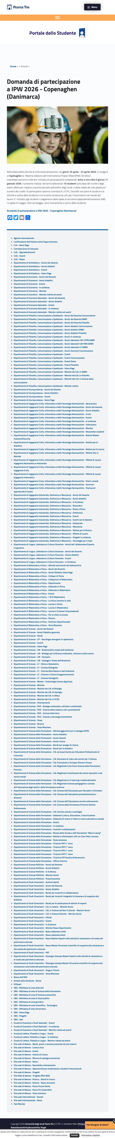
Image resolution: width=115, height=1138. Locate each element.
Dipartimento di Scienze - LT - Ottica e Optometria (36, 664)
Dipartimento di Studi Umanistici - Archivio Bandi (36, 882)
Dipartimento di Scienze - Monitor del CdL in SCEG (36, 699)
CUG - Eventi (19, 255)
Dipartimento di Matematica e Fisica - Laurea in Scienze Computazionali (46, 611)
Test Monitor (19, 1104)
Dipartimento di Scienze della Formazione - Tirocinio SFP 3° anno (43, 847)
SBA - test (18, 1019)
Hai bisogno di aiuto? (98, 1124)
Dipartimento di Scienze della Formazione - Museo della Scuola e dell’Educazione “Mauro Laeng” (57, 833)
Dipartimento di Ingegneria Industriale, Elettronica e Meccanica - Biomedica (48, 505)
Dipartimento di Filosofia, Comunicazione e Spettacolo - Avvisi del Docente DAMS (50, 319)
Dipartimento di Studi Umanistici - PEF (31, 952)
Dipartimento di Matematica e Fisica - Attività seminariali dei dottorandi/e (47, 565)
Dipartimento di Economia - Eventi (29, 284)
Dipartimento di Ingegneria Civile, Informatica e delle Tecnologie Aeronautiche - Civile (52, 414)
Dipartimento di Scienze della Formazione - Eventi (36, 822)
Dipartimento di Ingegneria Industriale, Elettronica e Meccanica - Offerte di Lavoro (51, 533)
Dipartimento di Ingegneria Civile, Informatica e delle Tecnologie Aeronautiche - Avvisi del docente (58, 407)
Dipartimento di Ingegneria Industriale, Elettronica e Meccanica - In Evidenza (48, 502)
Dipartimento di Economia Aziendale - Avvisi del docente (39, 298)
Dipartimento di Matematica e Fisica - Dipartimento (37, 583)
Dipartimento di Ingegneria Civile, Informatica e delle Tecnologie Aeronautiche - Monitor (53, 428)
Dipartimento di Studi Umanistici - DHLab (33, 917)
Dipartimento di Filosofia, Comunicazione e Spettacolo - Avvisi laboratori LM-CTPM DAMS (54, 340)
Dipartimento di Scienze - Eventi (28, 642)
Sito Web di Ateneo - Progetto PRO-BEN (32, 1075)
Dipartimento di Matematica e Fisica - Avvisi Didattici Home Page (43, 572)
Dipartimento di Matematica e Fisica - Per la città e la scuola (41, 614)
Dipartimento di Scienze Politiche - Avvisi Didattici (36, 868)
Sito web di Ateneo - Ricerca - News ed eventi (34, 1082)
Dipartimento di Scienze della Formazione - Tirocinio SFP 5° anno (43, 854)
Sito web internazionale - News (28, 1100)
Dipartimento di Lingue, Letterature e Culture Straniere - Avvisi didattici (46, 555)
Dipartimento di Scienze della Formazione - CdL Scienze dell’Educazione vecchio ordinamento (56, 801)
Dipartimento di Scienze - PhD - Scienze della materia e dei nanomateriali (47, 709)
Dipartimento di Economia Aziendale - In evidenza (36, 308)
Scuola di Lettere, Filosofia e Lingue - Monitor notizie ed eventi (42, 1040)
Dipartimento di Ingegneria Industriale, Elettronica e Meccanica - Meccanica (48, 526)
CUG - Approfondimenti (24, 252)
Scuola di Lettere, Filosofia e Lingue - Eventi (33, 1033)
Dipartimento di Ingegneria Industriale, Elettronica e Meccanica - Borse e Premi (49, 509)
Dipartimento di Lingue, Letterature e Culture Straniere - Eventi (42, 558)
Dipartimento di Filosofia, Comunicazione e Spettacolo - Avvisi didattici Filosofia (50, 333)
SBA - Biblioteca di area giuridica (28, 1002)
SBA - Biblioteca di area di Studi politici (31, 998)
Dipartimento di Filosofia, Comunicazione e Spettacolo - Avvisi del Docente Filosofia (51, 322)
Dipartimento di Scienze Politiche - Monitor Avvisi (36, 875)
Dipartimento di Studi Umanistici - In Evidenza (35, 924)
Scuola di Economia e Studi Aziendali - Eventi (34, 1023)
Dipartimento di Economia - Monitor (30, 291)
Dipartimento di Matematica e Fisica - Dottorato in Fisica (39, 586)
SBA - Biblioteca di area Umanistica (30, 1008)
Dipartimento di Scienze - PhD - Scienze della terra (36, 713)
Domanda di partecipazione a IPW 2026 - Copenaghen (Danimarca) (41, 210)
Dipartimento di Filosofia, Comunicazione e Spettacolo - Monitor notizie (46, 386)
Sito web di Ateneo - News (26, 1061)
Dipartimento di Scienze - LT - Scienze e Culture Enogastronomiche (44, 674)
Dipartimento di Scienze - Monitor (29, 685)
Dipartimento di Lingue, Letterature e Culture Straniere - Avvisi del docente (48, 551)
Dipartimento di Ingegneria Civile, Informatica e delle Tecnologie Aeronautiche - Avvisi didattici (56, 410)
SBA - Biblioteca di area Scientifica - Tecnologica (35, 1005)
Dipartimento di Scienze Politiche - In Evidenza (35, 871)
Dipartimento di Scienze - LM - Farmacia (32, 657)
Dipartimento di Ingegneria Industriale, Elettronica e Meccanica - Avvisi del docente (51, 495)
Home (13, 66)
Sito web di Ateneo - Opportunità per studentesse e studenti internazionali (48, 1068)
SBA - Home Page (21, 1012)
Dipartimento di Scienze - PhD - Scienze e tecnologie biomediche (43, 716)
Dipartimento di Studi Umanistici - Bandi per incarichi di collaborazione (46, 892)
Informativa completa (90, 1135)
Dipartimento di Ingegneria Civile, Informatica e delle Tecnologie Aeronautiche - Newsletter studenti (59, 431)
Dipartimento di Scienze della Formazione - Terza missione (40, 840)
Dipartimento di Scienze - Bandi (28, 635)
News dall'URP (20, 977)
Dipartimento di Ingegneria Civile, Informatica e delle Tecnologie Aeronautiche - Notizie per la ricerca (59, 449)
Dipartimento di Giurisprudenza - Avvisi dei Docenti (37, 389)
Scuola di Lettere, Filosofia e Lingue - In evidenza (36, 1037)
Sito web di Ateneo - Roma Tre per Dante (32, 1086)
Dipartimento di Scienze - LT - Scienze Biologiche (36, 667)
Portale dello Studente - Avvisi (27, 980)
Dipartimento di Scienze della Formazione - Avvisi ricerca (39, 741)
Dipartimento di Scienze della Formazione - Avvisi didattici (40, 734)
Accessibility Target (37, 1127)
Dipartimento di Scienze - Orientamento (32, 702)
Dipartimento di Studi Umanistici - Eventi (33, 921)
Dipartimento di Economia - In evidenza (32, 287)
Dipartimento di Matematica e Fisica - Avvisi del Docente (39, 569)
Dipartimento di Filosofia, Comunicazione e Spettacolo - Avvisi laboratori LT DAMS (51, 347)
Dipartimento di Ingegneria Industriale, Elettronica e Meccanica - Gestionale (48, 523)
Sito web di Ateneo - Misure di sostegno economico (37, 1058)
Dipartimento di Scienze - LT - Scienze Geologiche (36, 678)
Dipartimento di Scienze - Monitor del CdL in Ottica (37, 695)
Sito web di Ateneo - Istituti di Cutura (31, 1054)
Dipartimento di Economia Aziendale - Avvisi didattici (38, 301)
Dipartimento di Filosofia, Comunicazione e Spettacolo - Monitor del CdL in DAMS (50, 371)
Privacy (81, 1124)
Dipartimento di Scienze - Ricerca (29, 724)
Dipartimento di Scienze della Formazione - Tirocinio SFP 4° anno (43, 850)
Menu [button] (94, 7)
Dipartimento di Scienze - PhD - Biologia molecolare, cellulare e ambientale (48, 706)
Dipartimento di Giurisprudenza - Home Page (34, 400)
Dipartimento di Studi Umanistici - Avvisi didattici (36, 889)
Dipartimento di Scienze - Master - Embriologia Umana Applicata (43, 681)
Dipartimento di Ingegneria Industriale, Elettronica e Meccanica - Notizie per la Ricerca (53, 530)
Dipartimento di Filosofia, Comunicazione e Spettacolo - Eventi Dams (45, 361)
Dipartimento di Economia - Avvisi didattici (33, 280)
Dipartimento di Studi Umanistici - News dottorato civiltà (40, 931)
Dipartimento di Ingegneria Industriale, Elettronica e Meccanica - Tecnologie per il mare (53, 540)
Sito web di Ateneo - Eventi (26, 1051)
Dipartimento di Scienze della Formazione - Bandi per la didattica (43, 748)
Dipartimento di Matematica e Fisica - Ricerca (34, 618)
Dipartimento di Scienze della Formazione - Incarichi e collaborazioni (44, 829)
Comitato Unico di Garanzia (26, 248)
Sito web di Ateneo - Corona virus (29, 1047)
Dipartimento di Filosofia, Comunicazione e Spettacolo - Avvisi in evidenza (47, 336)
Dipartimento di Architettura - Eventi (30, 269)
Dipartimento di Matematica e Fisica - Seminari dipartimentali (42, 621)
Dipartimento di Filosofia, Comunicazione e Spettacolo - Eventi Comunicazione (49, 358)
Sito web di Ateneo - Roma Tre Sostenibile (33, 1089)
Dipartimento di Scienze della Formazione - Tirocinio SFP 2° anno (43, 843)
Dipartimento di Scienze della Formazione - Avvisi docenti (40, 738)
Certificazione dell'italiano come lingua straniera (36, 241)
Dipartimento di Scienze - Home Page (30, 646)
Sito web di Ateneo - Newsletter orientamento (34, 1065)
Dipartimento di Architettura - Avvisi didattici (34, 266)
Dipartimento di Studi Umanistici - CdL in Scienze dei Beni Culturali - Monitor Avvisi (52, 910)
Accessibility (22, 1127)
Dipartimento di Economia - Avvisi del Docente (35, 276)
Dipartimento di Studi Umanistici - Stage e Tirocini (36, 970)
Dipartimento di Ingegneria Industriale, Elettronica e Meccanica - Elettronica (48, 512)
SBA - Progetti (20, 1016)
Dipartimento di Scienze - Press (28, 720)
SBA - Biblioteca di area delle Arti (29, 987)
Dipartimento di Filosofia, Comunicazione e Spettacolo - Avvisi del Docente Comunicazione (54, 315)
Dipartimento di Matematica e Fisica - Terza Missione (38, 625)
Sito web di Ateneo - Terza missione (30, 1093)
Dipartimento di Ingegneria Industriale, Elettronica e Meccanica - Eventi (46, 516)
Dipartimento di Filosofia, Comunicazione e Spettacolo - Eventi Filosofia (46, 365)
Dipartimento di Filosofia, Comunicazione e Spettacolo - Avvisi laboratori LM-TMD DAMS (54, 343)
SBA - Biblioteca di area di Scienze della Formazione (37, 991)
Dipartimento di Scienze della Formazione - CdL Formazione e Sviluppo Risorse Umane (53, 762)
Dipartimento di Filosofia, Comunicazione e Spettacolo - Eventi (42, 354)
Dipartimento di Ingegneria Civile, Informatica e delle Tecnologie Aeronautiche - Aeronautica (55, 403)
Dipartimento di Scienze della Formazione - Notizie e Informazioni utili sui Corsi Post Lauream (56, 836)
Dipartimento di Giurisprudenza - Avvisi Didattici (36, 393)
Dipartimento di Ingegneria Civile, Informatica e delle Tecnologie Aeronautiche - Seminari (54, 484)
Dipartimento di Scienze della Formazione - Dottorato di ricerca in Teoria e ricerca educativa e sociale (59, 818)
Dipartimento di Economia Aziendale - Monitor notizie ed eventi (42, 312)
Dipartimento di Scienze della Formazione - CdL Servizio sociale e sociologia (48, 811)
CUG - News (19, 259)
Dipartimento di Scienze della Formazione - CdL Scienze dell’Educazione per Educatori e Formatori (58, 790)
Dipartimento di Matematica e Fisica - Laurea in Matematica (41, 607)
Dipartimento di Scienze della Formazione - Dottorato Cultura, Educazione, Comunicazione (54, 815)
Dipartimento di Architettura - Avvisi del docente (36, 262)
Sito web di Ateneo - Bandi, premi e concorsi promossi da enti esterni (45, 1044)
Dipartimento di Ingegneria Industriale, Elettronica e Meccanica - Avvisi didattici (50, 498)
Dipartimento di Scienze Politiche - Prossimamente (37, 878)
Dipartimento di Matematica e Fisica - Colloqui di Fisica (39, 576)
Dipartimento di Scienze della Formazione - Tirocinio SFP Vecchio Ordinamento (49, 857)
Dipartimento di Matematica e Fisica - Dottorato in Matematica (42, 590)
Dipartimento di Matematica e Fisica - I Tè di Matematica (39, 597)
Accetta (74, 1135)
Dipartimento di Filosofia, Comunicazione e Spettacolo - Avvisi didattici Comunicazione (53, 326)
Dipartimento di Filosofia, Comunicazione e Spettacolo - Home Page (44, 368)
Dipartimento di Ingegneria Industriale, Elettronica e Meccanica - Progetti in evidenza (52, 537)
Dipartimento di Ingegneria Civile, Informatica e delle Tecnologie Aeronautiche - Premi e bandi (56, 481)
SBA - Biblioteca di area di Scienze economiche (35, 995)
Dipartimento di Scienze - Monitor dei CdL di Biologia (38, 688)
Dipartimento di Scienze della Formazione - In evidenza (38, 826)
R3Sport (17, 984)
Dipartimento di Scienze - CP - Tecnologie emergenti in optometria (43, 639)
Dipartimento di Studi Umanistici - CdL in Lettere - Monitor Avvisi (43, 906)
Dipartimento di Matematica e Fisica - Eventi (34, 593)
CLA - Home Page (21, 245)
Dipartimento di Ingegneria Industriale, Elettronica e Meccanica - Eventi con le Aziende (53, 519)
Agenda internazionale (24, 238)
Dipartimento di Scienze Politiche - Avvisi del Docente (38, 864)
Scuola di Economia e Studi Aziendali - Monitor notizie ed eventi (42, 1030)
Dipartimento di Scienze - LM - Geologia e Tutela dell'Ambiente (42, 660)
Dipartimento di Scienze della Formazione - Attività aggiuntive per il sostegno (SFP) (51, 731)
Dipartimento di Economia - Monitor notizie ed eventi (38, 294)
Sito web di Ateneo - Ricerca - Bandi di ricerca (34, 1079)
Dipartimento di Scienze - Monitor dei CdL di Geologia (38, 692)
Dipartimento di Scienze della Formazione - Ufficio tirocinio (40, 861)
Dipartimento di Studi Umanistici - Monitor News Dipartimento (42, 928)
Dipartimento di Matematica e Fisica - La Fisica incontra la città (42, 600)
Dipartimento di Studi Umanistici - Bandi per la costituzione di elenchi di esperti (50, 903)
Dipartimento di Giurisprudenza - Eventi (32, 396)
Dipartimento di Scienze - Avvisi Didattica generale (37, 632)
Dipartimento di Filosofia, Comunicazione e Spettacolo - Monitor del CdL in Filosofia (51, 375)
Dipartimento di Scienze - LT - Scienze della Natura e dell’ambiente (44, 671)
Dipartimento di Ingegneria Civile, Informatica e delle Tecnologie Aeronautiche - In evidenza (55, 421)
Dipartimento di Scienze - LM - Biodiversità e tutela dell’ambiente (44, 650)
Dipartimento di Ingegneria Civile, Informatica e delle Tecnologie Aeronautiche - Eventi (53, 417)
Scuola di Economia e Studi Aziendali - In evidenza (36, 1026)
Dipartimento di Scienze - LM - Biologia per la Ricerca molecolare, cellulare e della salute (54, 653)
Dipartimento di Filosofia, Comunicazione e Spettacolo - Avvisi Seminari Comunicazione (53, 350)
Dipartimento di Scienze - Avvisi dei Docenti (33, 629)
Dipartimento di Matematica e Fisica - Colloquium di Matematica (43, 579)
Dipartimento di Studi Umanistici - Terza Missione (36, 973)
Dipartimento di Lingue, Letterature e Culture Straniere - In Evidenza (45, 562)
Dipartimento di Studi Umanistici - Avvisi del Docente (38, 885)
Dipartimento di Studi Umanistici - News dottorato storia (39, 935)
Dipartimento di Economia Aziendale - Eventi (34, 305)
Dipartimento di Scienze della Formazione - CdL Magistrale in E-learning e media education (55, 780)
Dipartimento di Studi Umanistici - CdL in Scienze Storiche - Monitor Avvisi (48, 913)
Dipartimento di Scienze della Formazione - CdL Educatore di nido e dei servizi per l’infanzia (55, 759)
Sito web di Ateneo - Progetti (27, 1072)
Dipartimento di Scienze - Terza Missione (32, 727)
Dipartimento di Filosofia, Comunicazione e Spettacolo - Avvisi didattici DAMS (49, 329)
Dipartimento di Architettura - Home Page (32, 273)
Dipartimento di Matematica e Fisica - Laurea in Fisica (38, 604)
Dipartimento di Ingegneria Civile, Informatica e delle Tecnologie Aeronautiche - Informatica (55, 424)
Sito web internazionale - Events (28, 1097)
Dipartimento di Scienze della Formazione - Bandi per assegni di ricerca (46, 745)
